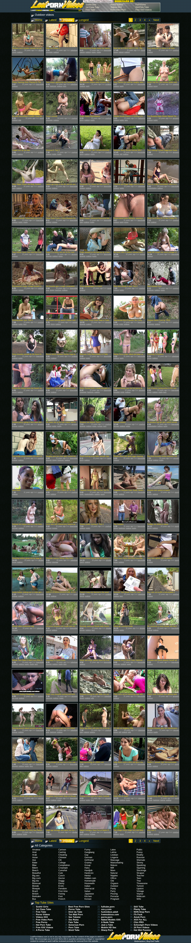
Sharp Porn (107, 930)
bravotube (107, 50)
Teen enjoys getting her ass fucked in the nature (64, 82)
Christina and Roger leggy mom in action (129, 184)
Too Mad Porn (75, 914)
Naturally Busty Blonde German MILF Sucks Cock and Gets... (137, 150)
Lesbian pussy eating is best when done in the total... (32, 422)
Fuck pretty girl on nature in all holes (161, 48)
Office (113, 878)
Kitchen (88, 896)
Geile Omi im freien (121, 796)
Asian (35, 857)
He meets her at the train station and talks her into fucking (68, 422)
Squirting (141, 868)
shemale (55, 562)
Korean (87, 899)
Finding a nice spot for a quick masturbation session (99, 796)
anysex (41, 288)
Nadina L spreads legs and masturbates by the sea (166, 762)
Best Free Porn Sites (79, 906)
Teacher (140, 875)
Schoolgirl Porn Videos (146, 925)
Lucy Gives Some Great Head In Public (95, 320)
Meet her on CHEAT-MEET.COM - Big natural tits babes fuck (136, 48)
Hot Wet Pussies (142, 930)
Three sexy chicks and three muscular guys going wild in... (136, 558)
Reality (140, 855)
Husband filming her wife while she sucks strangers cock (101, 694)
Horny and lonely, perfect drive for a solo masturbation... (101, 660)
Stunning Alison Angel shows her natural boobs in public (101, 48)
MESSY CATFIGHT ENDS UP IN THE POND (63, 490)
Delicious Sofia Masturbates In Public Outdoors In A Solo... (102, 354)
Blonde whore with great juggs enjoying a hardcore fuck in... (136, 456)
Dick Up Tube (75, 912)
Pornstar (114, 896)
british (48, 358)
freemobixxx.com (110, 914)
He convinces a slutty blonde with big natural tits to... (167, 626)
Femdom (62, 888)
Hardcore (88, 873)
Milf (112, 868)
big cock (15, 698)
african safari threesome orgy (23, 626)
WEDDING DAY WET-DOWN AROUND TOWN (97, 150)
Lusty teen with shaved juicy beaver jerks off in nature (66, 524)
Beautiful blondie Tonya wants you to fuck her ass (31, 218)
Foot (60, 896)
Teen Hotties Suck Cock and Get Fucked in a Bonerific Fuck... (35, 252)
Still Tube (138, 906)
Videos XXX (116, 7)
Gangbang (89, 852)
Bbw (34, 865)
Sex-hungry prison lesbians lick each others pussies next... (34, 456)
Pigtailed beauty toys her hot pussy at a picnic (131, 388)
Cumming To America (155, 354)
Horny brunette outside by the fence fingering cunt (31, 354)
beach (14, 154)
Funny (87, 849)
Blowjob (36, 888)
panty (122, 86)
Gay (86, 855)
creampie (49, 52)
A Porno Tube (43, 930)
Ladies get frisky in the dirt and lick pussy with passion (66, 184)
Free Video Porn (118, 10)
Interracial (89, 888)
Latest (53, 20)
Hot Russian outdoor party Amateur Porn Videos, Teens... (101, 82)
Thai (139, 881)
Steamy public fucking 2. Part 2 (92, 524)
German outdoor (120, 422)
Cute (60, 873)
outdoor (20, 52)
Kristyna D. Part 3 (53, 150)
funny (82, 120)
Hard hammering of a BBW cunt (92, 762)
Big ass (35, 875)
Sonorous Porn (76, 925)
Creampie (63, 868)
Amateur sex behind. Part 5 (90, 422)
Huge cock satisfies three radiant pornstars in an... (65, 388)
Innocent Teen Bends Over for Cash (127, 592)
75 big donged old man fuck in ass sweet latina (63, 762)
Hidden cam (90, 878)
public (94, 52)
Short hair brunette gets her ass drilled (60, 728)
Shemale (141, 860)
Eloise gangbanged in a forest (91, 286)
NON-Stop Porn (142, 912)
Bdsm (35, 868)
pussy (155, 86)
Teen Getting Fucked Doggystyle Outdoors (163, 150)
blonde (116, 324)
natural (82, 52)
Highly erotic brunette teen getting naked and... (165, 694)
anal (47, 86)
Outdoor (114, 886)
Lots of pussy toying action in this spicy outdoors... (166, 388)
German (88, 857)
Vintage (140, 891)
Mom (112, 870)
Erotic (61, 886)
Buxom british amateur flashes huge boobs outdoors (65, 354)
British (35, 894)
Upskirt (140, 888)
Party (113, 891)
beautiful (117, 392)
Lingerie (114, 857)
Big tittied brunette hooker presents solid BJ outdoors (167, 456)
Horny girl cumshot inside (123, 626)
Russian (140, 857)
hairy (14, 188)
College (62, 862)
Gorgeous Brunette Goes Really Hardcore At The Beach (135, 490)
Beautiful (36, 873)
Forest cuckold (51, 116)
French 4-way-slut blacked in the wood (94, 592)
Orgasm (114, 883)
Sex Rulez (73, 919)
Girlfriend (88, 860)
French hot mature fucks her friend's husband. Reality (32, 388)
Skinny (140, 862)
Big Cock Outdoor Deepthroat (23, 694)
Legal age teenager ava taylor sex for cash (62, 830)
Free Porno (141, 5)
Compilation (64, 865)
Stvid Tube (73, 930)
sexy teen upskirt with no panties (159, 558)
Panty (113, 888)
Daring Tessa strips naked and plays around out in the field (136, 354)
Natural (113, 873)
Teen (139, 878)
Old (112, 881)
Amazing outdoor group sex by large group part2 (30, 558)
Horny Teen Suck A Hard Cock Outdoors (27, 762)
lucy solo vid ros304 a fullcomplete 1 (161, 592)
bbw (148, 222)
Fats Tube (73, 922)
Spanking (141, 865)
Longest (84, 20)
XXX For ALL (140, 919)
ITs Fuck (138, 914)
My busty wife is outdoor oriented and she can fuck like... (135, 252)
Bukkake (36, 896)
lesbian (48, 188)
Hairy (87, 868)
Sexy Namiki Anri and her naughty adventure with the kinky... (136, 82)
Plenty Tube (140, 909)
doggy (116, 52)
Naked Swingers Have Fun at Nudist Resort (96, 830)
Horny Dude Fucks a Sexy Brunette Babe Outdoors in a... (67, 218)
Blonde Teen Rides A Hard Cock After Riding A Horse (32, 660)
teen (64, 86)
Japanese (89, 894)
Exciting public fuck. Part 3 (22, 320)
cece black (16, 490)
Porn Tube (73, 927)
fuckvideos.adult (109, 912)
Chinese (62, 857)
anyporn (176, 118)
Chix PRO (139, 922)
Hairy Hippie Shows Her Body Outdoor (26, 184)
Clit (60, 860)
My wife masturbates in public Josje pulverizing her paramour (35, 116)
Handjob (88, 870)
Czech (61, 875)
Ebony (61, 883)
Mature (113, 865)
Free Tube (90, 10)
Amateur (36, 849)
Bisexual (36, 883)
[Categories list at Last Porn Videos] (56, 8)
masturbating (152, 188)
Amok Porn (139, 917)
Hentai (87, 875)
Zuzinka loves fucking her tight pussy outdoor (97, 558)
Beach (35, 870)
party (87, 86)
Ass (34, 860)
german (116, 154)
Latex (113, 849)
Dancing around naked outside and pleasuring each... (32, 728)
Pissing (114, 894)
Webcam (141, 896)
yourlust (176, 50)
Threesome (142, 883)
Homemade (90, 881)
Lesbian (114, 855)
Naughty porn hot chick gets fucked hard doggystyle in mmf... (69, 456)
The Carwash (118, 524)
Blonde (35, 886)
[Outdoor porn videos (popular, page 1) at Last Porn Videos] (124, 2)
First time (63, 891)
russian (100, 426)
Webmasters (139, 941)
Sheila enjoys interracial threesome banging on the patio (101, 218)
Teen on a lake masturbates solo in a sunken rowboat (167, 184)
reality (99, 52)
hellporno (141, 118)
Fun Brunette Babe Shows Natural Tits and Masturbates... (169, 116)
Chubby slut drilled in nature (157, 524)
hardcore (53, 86)
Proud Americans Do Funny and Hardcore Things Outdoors (34, 830)
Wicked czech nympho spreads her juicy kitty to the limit (33, 48)
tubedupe (74, 50)
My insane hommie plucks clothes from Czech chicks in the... (69, 320)
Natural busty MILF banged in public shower (163, 796)
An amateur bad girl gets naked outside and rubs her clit (168, 422)
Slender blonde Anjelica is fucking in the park (130, 116)
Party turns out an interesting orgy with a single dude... (134, 694)
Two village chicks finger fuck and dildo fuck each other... (135, 830)
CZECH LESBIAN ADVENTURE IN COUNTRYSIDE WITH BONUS (71, 592)
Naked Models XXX (110, 919)
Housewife (89, 883)
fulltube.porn (107, 906)
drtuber (41, 50)
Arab (34, 855)
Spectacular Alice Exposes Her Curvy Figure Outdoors (134, 320)
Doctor (61, 878)
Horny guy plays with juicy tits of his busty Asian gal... (100, 728)
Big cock (36, 878)
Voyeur (140, 894)
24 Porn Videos (141, 927)
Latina (113, 852)
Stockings (141, 870)
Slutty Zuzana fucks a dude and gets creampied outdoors (101, 388)
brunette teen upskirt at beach (158, 490)
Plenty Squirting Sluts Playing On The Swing (29, 82)
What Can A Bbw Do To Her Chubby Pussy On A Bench (168, 218)
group (149, 358)
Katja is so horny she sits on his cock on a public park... (67, 252)
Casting (62, 852)
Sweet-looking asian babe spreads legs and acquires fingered (103, 456)
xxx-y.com (106, 909)
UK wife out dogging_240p (123, 728)
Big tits (35, 881)
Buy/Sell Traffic (153, 941)
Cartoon (62, 849)
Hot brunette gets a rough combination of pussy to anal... (67, 286)
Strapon (140, 873)
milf (121, 154)
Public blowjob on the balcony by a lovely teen (97, 252)
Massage (114, 860)
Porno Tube (74, 909)
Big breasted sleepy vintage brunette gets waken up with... (34, 286)
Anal (34, 852)
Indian (87, 886)
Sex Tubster (74, 917)
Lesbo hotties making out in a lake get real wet (29, 592)
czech (14, 52)
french (14, 392)
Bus (34, 899)
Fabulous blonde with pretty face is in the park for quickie (33, 796)
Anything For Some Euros (55, 660)
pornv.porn (106, 917)
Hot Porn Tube (142, 7)
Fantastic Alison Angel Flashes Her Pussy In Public (99, 490)
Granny (88, 862)
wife (19, 120)
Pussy (140, 852)
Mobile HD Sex (108, 927)
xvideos (108, 84)
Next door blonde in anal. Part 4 (125, 286)
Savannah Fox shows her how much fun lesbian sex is (100, 184)
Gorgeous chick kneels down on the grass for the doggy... (67, 796)
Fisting (61, 894)
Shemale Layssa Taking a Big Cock (59, 558)
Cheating (62, 855)
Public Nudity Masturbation (90, 116)
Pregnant (114, 899)
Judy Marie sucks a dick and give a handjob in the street (135, 762)
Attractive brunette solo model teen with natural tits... (66, 626)
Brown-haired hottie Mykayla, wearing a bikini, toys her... (135, 218)
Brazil (35, 891)
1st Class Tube (92, 7)
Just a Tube (107, 925)
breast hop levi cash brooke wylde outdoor (163, 82)
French (61, 899)
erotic (121, 324)
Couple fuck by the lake (21, 150)
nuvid (143, 50)
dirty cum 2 (151, 830)
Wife (139, 899)
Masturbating (116, 862)
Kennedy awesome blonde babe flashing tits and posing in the (103, 626)
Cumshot (62, 870)
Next (156, 20)
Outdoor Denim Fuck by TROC (158, 320)
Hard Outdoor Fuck (154, 286)
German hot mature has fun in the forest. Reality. (30, 524)
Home (38, 20)
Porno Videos (117, 5)
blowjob (49, 256)
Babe (34, 862)
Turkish (140, 886)
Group (87, 865)
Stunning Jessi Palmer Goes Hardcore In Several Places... (136, 660)
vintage (54, 222)
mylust (142, 254)
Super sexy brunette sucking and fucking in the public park (68, 694)
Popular (68, 20)
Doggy (61, 881)
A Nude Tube (107, 922)
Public (140, 849)
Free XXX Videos (144, 10)
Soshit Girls (91, 5)
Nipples (114, 875)
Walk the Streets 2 (53, 48)
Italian (87, 891)
